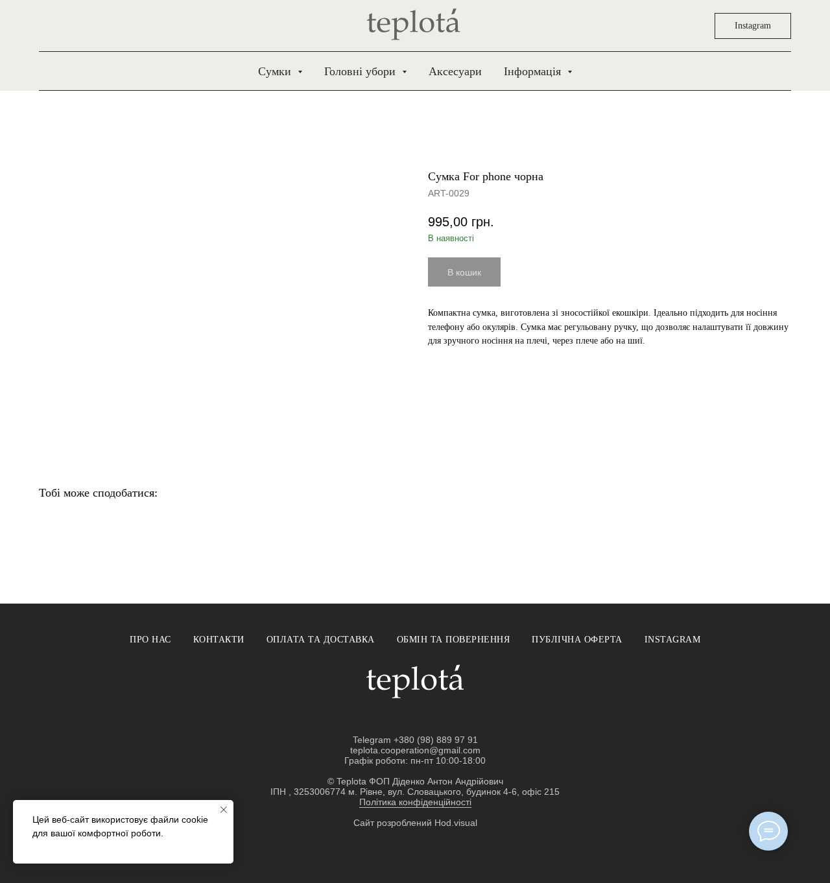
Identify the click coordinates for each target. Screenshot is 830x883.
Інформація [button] (534, 71)
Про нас (150, 639)
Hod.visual (455, 823)
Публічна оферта (577, 639)
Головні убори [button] (361, 71)
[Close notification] (223, 809)
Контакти (218, 639)
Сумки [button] (276, 71)
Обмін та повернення (453, 639)
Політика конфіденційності (415, 802)
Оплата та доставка (321, 639)
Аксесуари (455, 71)
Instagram (673, 639)
